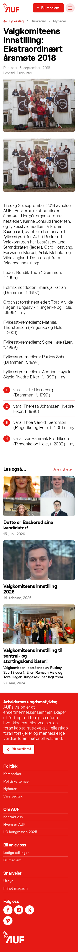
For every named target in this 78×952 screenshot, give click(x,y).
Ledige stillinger (16, 852)
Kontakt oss (13, 817)
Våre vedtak (12, 796)
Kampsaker (12, 774)
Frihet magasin (15, 888)
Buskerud (38, 21)
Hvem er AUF (14, 824)
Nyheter (59, 21)
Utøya (8, 881)
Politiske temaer (16, 781)
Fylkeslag (16, 21)
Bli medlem (12, 860)
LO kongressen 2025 (20, 832)
